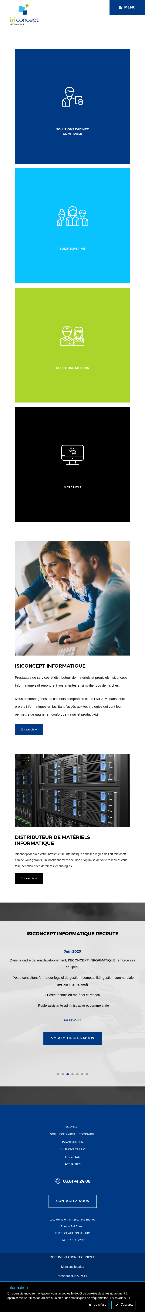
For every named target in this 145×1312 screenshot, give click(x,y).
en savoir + (73, 1020)
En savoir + (29, 729)
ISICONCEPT (73, 1126)
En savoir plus (120, 1298)
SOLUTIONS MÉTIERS (72, 1149)
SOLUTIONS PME (72, 1141)
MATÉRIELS (72, 1157)
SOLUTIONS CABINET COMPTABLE (72, 1134)
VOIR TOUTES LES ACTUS (72, 1038)
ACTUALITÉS (72, 1164)
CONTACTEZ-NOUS (72, 1201)
